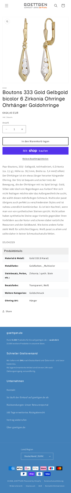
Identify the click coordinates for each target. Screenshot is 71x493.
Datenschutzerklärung (54, 481)
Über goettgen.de (16, 427)
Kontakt (11, 389)
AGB (40, 486)
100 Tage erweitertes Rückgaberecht (26, 412)
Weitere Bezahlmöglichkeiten (35, 158)
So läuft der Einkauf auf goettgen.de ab (28, 397)
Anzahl (5, 122)
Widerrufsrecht (16, 486)
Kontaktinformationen (55, 486)
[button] (6, 5)
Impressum (30, 486)
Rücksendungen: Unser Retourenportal (28, 404)
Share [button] (9, 311)
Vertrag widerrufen (17, 419)
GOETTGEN (19, 481)
